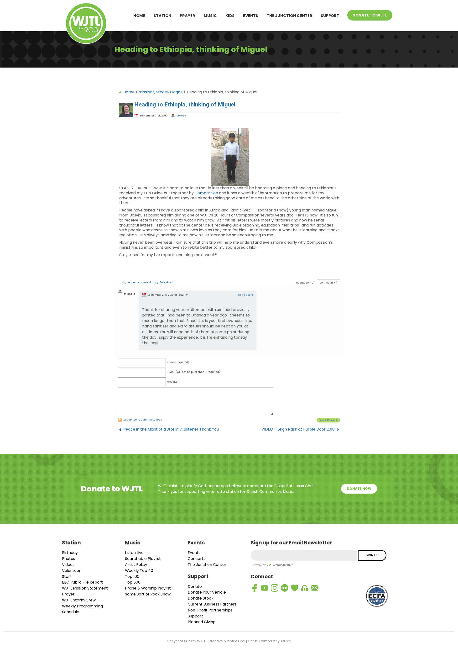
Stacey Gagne (169, 92)
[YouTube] (264, 588)
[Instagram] (274, 588)
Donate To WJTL (370, 15)
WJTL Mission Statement (85, 588)
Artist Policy (136, 564)
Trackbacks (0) (305, 282)
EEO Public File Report (82, 582)
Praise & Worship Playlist (148, 588)
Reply (240, 295)
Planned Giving (201, 622)
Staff (66, 576)
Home (139, 15)
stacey (181, 115)
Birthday (70, 552)
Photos (68, 558)
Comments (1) (328, 282)
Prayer (187, 15)
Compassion (206, 193)
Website (172, 382)
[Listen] (304, 588)
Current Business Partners (212, 604)
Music (210, 15)
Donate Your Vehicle (207, 592)
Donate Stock (200, 598)
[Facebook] (254, 588)
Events (250, 15)
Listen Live (134, 552)
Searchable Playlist (143, 558)
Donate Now (359, 488)
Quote (249, 295)
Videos (68, 564)
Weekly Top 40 (139, 570)
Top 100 (132, 576)
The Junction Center (289, 15)
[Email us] (314, 588)
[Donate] (294, 588)
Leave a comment (139, 282)
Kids (229, 15)
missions (146, 92)
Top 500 (133, 582)
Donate (195, 586)
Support (330, 15)
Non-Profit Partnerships (210, 610)
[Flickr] (284, 588)
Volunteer (71, 570)
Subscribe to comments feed (142, 419)
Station (162, 15)
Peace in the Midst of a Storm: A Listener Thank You (171, 429)
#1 (187, 295)
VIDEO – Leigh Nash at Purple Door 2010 (298, 429)
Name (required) (178, 362)
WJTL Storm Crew (79, 600)
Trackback (167, 282)
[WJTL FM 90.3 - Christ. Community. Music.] (86, 24)
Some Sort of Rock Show (148, 594)
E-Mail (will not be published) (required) (193, 372)
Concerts (196, 558)
